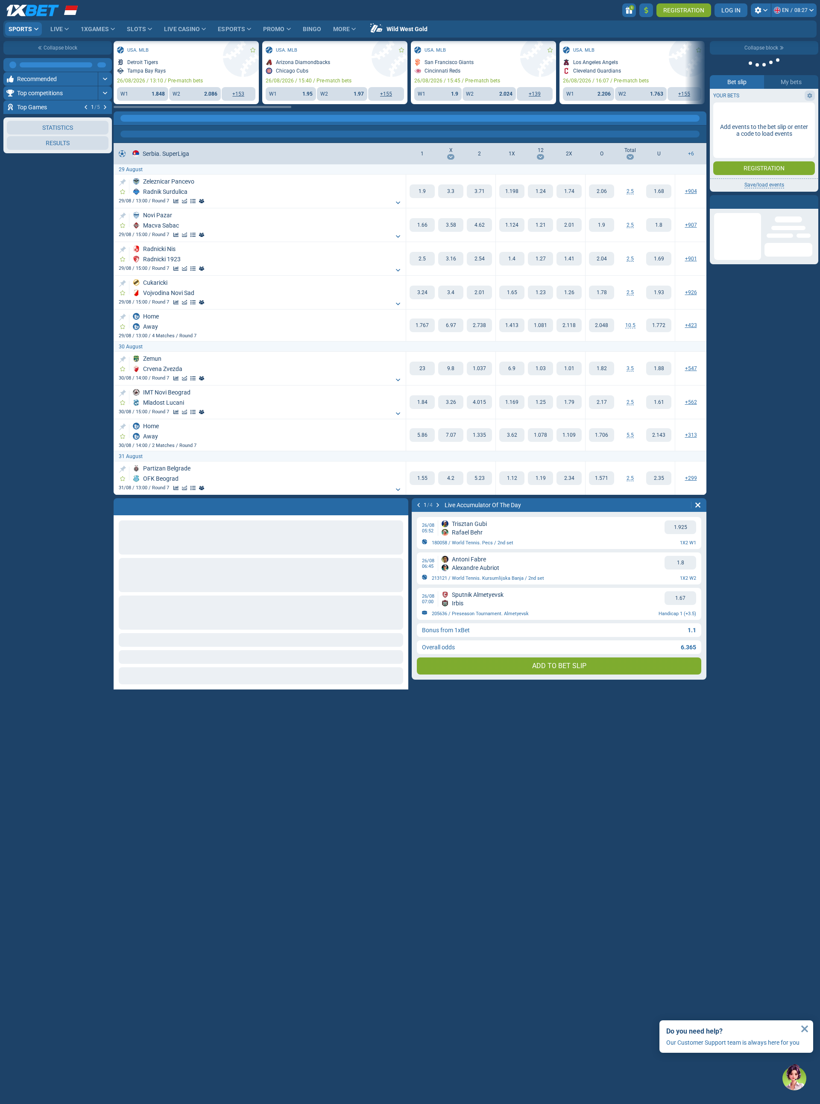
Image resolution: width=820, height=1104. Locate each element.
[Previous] (85, 107)
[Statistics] (176, 201)
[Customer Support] (794, 1078)
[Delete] (698, 505)
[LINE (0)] (122, 118)
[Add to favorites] (104, 121)
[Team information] (201, 201)
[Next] (105, 107)
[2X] (569, 191)
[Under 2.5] (658, 191)
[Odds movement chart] (184, 201)
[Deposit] (646, 10)
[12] (540, 191)
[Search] (699, 118)
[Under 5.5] (658, 435)
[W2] (479, 191)
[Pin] (122, 182)
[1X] (511, 191)
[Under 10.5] (658, 325)
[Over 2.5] (601, 191)
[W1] (422, 191)
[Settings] (761, 10)
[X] (450, 191)
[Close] (805, 1029)
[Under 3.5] (658, 368)
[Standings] (193, 201)
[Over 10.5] (601, 325)
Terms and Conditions (768, 152)
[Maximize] (105, 65)
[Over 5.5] (601, 435)
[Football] (138, 118)
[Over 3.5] (601, 368)
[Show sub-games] (398, 203)
